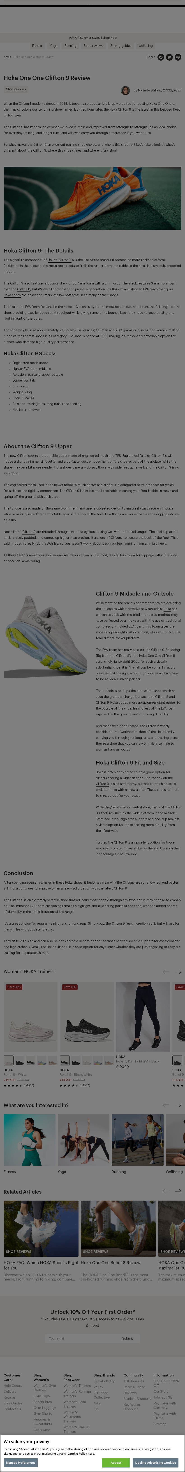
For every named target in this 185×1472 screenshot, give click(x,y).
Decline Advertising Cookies (155, 1462)
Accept (116, 1462)
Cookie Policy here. (81, 1453)
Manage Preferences (20, 1462)
